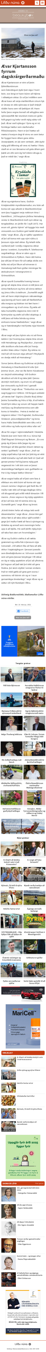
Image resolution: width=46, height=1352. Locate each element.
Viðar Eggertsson (24, 1244)
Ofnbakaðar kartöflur (26, 1096)
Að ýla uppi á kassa (24, 1205)
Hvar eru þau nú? (22, 617)
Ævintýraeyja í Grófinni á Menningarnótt (34, 933)
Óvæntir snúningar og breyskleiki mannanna (11, 959)
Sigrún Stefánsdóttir (25, 1208)
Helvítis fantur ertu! (11, 909)
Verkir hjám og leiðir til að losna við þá (34, 982)
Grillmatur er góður (34, 958)
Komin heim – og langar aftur (29, 1256)
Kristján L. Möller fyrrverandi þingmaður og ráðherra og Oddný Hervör (34, 812)
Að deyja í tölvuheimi (25, 1222)
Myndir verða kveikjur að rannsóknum (34, 886)
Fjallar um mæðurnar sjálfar (11, 982)
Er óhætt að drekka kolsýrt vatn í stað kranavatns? (11, 862)
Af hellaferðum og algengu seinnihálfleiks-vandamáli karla (29, 1274)
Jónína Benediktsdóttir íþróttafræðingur (34, 761)
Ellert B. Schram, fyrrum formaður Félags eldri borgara (34, 736)
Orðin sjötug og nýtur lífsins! (28, 1070)
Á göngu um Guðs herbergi (34, 910)
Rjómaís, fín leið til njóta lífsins (11, 886)
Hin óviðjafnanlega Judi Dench (12, 761)
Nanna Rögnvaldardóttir (27, 1259)
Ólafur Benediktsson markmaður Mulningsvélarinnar (34, 785)
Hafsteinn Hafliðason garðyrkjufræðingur (12, 810)
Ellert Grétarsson (24, 1278)
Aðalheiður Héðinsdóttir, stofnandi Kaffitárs (11, 784)
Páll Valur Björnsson (11, 685)
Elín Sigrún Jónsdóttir (26, 1225)
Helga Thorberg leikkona (11, 734)
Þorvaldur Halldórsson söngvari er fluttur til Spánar (34, 687)
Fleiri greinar (39, 1183)
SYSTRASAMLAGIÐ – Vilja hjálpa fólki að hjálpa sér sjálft (11, 934)
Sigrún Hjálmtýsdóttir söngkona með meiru (34, 712)
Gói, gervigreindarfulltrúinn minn (28, 1189)
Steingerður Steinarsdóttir (27, 1193)
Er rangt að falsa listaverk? (34, 861)
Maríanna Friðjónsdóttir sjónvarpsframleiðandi (12, 712)
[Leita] (37, 3)
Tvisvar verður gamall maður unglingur (28, 1240)
